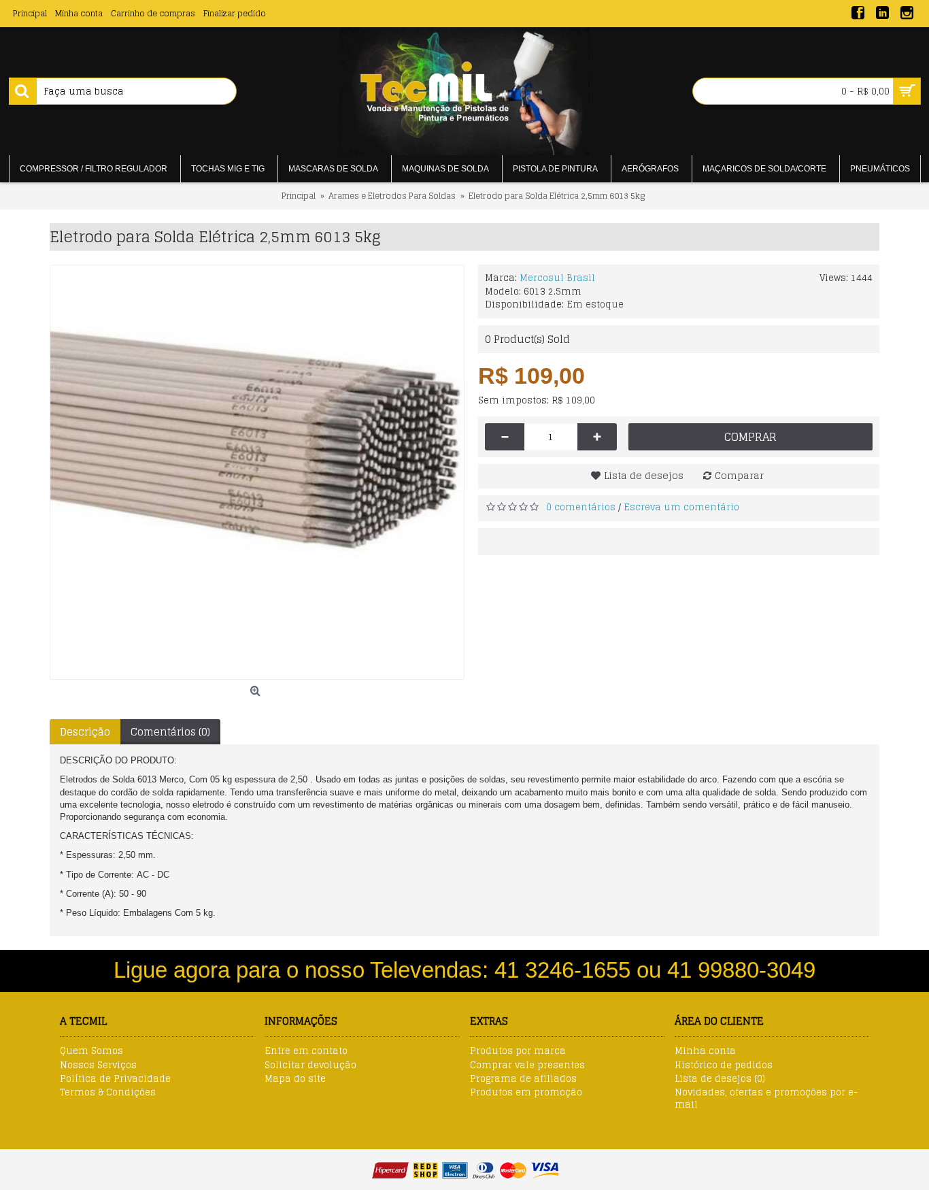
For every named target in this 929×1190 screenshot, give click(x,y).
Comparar (739, 475)
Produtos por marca (518, 1051)
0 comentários (580, 507)
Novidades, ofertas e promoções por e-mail (766, 1099)
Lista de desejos (643, 475)
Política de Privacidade (115, 1079)
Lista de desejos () (720, 1079)
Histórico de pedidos (724, 1065)
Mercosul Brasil (557, 278)
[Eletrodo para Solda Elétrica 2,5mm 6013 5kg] (257, 472)
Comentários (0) (170, 732)
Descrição (85, 732)
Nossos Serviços (98, 1065)
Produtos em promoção (526, 1093)
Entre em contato (306, 1051)
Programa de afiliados (523, 1079)
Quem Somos (91, 1051)
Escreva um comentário (681, 507)
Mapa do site (295, 1079)
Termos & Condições (108, 1093)
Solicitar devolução (310, 1065)
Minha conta (705, 1051)
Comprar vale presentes (527, 1065)
